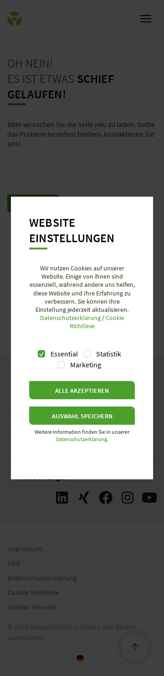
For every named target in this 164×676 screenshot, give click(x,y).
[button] (82, 390)
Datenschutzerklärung (70, 318)
